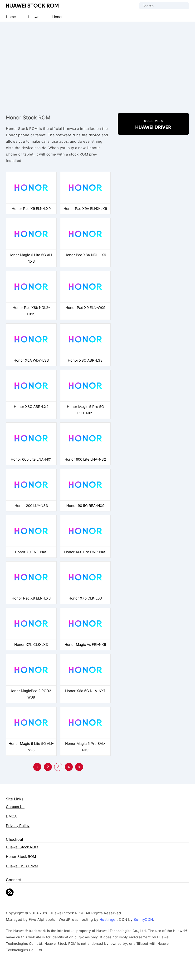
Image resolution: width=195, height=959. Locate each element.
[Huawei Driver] (153, 130)
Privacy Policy (17, 825)
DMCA (11, 816)
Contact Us (15, 806)
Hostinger (108, 919)
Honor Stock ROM (21, 856)
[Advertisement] (97, 64)
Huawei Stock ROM (32, 6)
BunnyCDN (143, 919)
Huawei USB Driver (22, 866)
